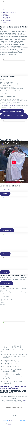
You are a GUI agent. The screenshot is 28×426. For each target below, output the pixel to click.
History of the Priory (7, 20)
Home (4, 9)
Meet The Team (6, 18)
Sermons (5, 14)
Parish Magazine (6, 17)
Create (9, 424)
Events (4, 10)
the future (5, 22)
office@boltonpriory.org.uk (14, 420)
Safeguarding (6, 15)
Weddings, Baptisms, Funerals (9, 12)
